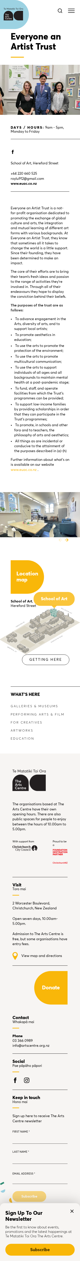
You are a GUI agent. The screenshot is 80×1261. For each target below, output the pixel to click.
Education (22, 738)
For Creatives (26, 722)
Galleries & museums (34, 706)
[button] (60, 540)
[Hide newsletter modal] (72, 1211)
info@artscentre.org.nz (31, 1045)
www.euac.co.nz (24, 470)
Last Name (20, 1152)
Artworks (22, 730)
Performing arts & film (37, 714)
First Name (21, 1132)
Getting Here (45, 659)
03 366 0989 (22, 1041)
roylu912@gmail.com (27, 178)
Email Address (23, 1174)
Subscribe (40, 1250)
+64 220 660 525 (24, 173)
